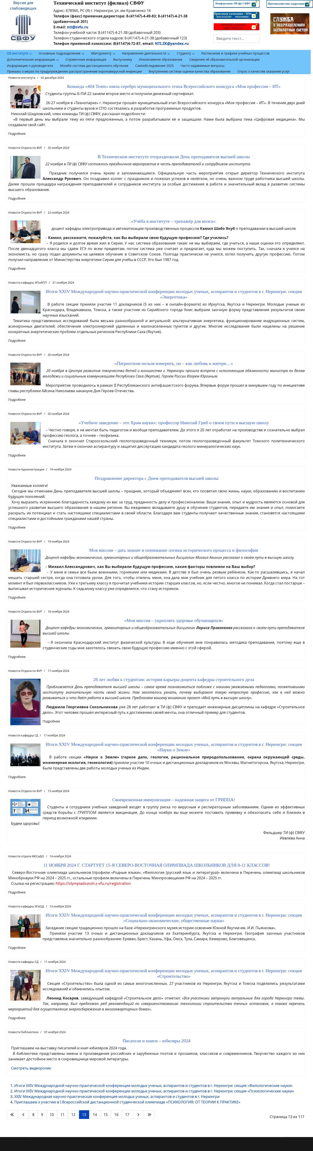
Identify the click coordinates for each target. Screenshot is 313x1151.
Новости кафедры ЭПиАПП (27, 282)
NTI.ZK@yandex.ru (172, 43)
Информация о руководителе (30, 65)
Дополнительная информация (31, 59)
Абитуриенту (101, 53)
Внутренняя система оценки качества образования (190, 71)
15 (106, 1114)
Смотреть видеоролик (31, 1068)
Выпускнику (122, 59)
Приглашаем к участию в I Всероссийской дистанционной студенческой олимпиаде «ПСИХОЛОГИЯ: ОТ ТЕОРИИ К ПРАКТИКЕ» (127, 1102)
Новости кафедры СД (23, 962)
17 (127, 1114)
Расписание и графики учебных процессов (235, 53)
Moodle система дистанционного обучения (94, 65)
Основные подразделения (59, 53)
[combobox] (236, 38)
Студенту (184, 53)
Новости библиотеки (23, 1032)
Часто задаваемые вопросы (203, 65)
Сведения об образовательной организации (224, 59)
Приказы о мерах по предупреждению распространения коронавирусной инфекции (74, 71)
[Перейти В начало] (12, 1114)
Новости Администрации (26, 469)
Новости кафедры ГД (23, 735)
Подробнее (17, 133)
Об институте (17, 53)
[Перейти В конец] (149, 1114)
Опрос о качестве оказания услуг (263, 71)
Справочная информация (86, 59)
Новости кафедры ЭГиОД (26, 906)
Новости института (21, 78)
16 (116, 1114)
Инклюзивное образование (160, 59)
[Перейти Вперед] (138, 1114)
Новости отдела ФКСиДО (26, 856)
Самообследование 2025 (154, 65)
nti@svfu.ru (77, 27)
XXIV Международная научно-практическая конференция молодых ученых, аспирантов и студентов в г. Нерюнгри (117, 1096)
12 (73, 1114)
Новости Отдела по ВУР (25, 148)
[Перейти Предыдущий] (23, 1114)
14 (95, 1114)
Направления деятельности (144, 53)
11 (62, 1114)
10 (52, 1114)
